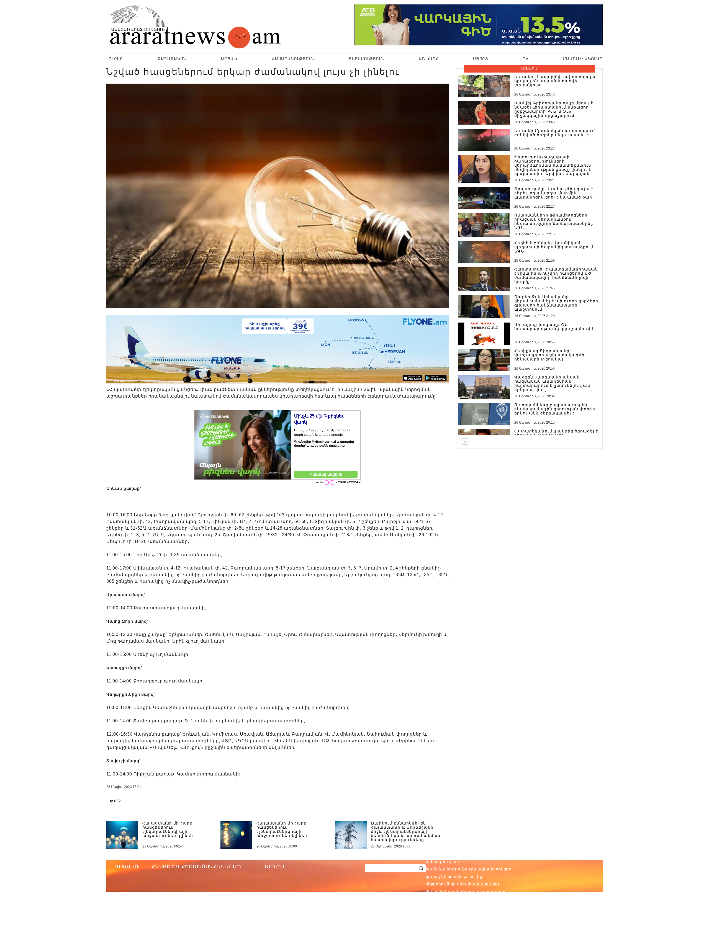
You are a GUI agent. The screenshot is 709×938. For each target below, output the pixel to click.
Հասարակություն (293, 58)
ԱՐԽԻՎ (275, 866)
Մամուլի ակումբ (583, 58)
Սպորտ (480, 58)
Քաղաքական (172, 58)
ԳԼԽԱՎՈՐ (128, 866)
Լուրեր (114, 58)
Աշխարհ (428, 58)
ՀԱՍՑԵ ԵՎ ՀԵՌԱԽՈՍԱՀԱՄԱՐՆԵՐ (197, 866)
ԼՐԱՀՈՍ (529, 68)
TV (525, 58)
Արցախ (229, 58)
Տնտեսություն (366, 58)
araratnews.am (488, 854)
